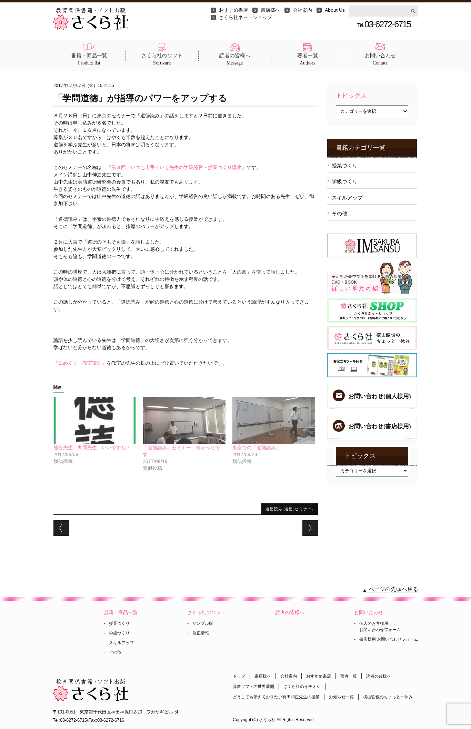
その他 (339, 213)
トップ (239, 676)
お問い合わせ (380, 59)
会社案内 (302, 10)
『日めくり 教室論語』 (80, 363)
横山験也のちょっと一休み (388, 696)
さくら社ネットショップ (245, 17)
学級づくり (345, 181)
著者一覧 (307, 59)
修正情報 (200, 633)
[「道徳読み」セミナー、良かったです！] (184, 420)
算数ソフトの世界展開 (253, 686)
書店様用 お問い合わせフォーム (388, 639)
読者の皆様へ (234, 59)
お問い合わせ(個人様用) (379, 396)
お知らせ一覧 (341, 696)
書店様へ (270, 10)
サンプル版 (202, 623)
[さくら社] (90, 11)
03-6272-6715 (384, 24)
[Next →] (310, 528)
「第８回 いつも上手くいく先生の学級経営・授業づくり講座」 (177, 167)
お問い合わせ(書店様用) (379, 426)
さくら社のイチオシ (302, 686)
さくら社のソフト (162, 59)
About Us (335, 10)
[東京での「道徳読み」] (273, 420)
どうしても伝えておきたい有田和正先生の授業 (276, 696)
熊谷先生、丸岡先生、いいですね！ (92, 447)
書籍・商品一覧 (89, 59)
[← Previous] (61, 528)
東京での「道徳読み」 (256, 447)
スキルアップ (347, 197)
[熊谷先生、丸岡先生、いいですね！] (94, 420)
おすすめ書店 (233, 10)
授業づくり (345, 165)
